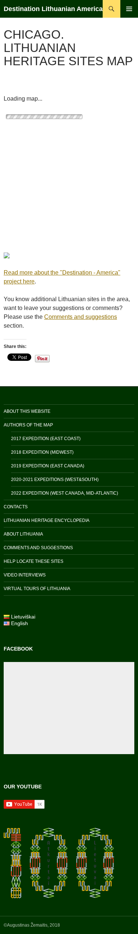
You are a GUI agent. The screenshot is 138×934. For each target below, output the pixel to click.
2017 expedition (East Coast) (46, 438)
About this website (27, 411)
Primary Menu (129, 9)
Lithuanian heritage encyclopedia (46, 520)
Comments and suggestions (80, 317)
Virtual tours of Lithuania (37, 588)
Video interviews (25, 575)
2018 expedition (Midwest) (42, 452)
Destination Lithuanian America (53, 9)
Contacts (16, 506)
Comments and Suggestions (38, 547)
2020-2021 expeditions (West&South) (55, 479)
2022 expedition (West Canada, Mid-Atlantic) (64, 493)
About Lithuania (23, 534)
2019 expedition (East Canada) (47, 465)
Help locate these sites (33, 561)
